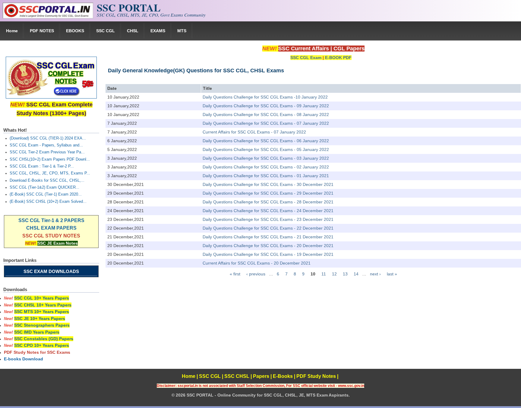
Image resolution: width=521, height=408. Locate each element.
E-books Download (23, 358)
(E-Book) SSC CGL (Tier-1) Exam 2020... (46, 194)
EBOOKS (75, 30)
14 (356, 273)
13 (345, 273)
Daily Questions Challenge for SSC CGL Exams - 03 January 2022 (266, 158)
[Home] (48, 16)
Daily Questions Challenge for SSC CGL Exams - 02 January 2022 (266, 167)
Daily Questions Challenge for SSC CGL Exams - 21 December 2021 (268, 236)
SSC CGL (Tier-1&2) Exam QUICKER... (44, 187)
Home (12, 30)
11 (323, 273)
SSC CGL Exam (305, 57)
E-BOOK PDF (338, 57)
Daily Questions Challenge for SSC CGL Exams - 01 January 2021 (266, 175)
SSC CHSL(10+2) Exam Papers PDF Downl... (50, 159)
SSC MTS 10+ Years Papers (41, 311)
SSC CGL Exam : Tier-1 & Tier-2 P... (42, 166)
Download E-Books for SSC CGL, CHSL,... (47, 180)
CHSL (132, 30)
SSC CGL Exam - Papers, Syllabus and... (46, 145)
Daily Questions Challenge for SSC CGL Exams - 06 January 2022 (266, 140)
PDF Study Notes (316, 376)
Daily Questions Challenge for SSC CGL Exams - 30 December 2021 (268, 184)
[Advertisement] (313, 323)
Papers (261, 376)
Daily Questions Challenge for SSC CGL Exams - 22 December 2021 (268, 228)
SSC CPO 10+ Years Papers (41, 345)
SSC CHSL (236, 376)
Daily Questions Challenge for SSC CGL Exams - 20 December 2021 (268, 245)
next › (375, 273)
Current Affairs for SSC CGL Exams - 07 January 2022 (254, 132)
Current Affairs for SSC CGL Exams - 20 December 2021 (257, 263)
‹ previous (255, 273)
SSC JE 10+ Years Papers (39, 318)
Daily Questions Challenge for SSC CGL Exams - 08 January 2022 (266, 114)
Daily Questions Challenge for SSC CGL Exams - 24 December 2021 (268, 210)
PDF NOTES (42, 30)
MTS (181, 30)
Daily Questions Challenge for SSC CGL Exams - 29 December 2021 (268, 193)
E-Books (283, 376)
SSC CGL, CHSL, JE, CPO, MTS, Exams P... (50, 173)
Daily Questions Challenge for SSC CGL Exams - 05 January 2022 (266, 149)
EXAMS (157, 30)
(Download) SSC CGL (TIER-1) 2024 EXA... (48, 138)
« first (235, 273)
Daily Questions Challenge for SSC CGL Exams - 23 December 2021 (268, 219)
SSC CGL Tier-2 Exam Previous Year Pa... (47, 152)
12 (334, 273)
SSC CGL (105, 30)
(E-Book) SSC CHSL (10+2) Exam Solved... (48, 201)
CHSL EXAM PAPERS (51, 228)
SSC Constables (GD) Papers (43, 338)
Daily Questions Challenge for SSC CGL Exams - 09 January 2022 (266, 105)
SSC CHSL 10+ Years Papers (42, 305)
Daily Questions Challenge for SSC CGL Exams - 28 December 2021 (268, 201)
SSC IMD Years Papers (36, 332)
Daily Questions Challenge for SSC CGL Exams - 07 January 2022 (266, 123)
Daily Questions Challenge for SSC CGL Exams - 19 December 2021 (268, 254)
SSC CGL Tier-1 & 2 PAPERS (51, 220)
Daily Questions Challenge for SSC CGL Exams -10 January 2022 (265, 97)
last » (392, 273)
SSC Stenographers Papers (42, 325)
